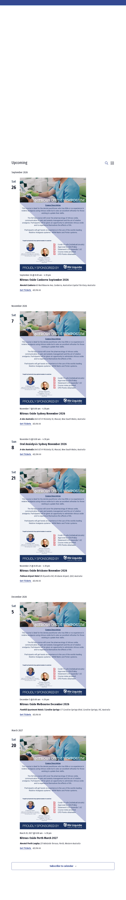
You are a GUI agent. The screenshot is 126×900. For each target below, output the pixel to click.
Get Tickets (26, 290)
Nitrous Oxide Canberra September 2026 (44, 279)
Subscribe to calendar (61, 866)
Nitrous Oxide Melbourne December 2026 (44, 704)
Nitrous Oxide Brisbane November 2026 (43, 570)
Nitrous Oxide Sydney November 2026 (42, 413)
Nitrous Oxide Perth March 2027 (39, 838)
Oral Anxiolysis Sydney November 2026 (43, 444)
